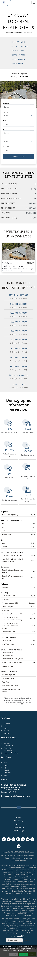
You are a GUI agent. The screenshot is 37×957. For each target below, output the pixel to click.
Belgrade (7, 733)
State (5, 763)
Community (7, 772)
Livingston (7, 731)
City (5, 768)
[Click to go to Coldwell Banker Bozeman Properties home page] (3, 2)
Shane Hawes (8, 750)
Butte (5, 726)
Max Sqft (6, 146)
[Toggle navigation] (34, 3)
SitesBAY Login (18, 831)
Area (5, 775)
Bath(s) (5, 129)
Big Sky (6, 728)
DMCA (18, 824)
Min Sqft (5, 138)
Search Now (18, 157)
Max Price (6, 112)
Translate (20, 943)
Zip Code (6, 770)
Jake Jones (7, 743)
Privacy (18, 817)
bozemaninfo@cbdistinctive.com (18, 796)
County (6, 765)
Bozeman (7, 723)
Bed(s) (5, 120)
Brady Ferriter (8, 745)
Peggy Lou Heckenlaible (11, 753)
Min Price (6, 103)
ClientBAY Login (18, 827)
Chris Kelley (7, 748)
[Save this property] (33, 246)
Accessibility (18, 821)
